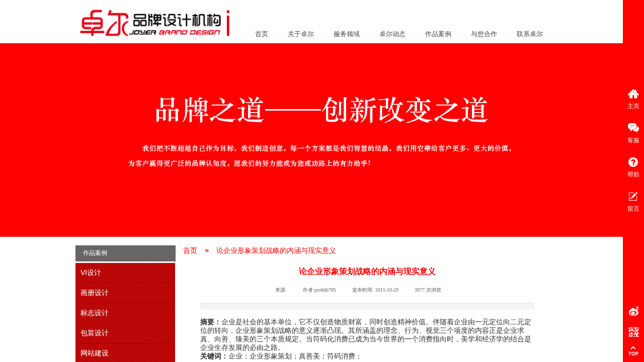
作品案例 (438, 34)
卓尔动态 (392, 34)
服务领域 (347, 34)
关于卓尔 (301, 34)
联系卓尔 (530, 34)
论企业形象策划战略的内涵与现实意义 (276, 250)
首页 (261, 34)
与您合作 (484, 34)
